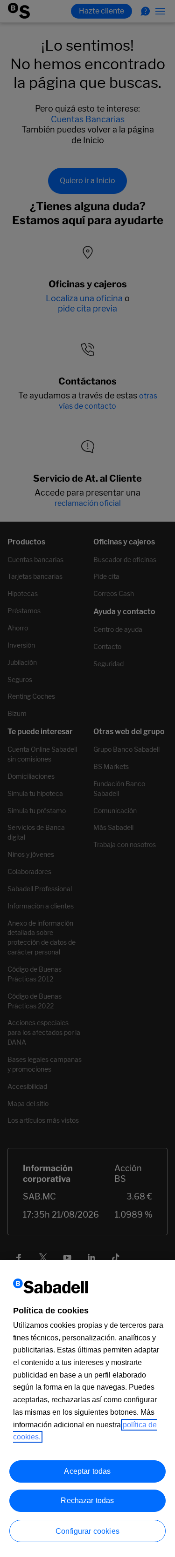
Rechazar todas (87, 1500)
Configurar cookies (87, 1531)
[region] (87, 1408)
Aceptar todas (87, 1471)
